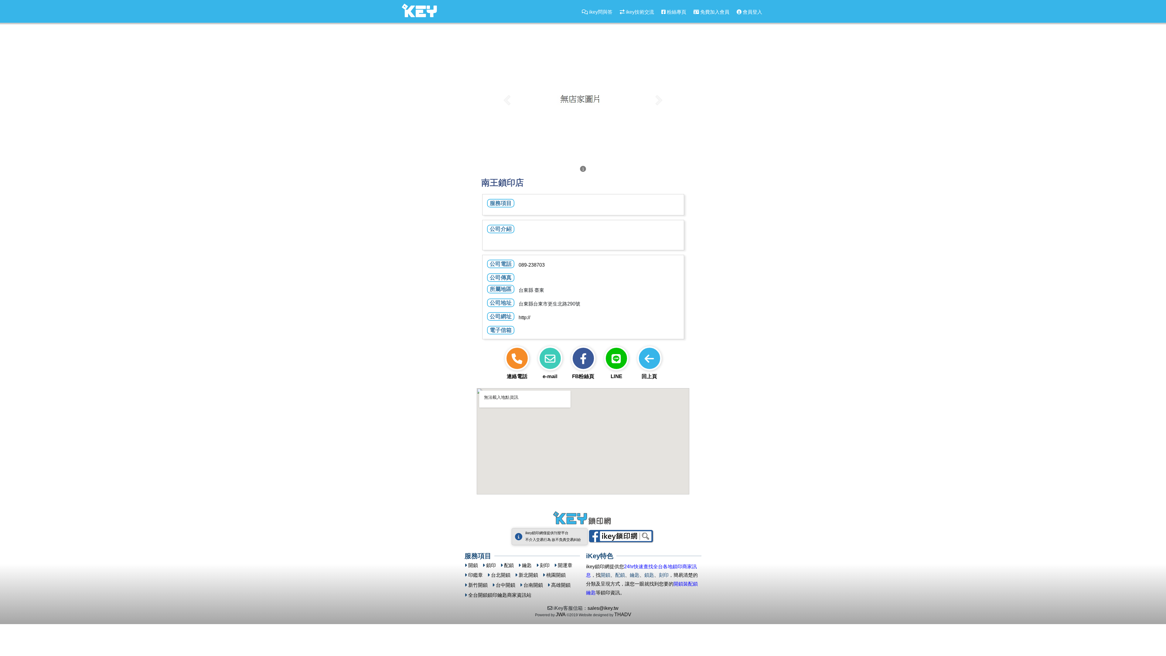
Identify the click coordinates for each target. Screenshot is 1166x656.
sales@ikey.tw (603, 608)
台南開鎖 (533, 585)
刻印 (545, 565)
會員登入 (752, 12)
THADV (622, 614)
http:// (524, 317)
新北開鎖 (528, 575)
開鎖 (473, 565)
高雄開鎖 (561, 585)
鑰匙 (527, 565)
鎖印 (491, 565)
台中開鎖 (505, 585)
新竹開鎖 (478, 585)
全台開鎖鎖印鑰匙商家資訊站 (499, 595)
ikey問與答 (600, 12)
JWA (561, 614)
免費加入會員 (714, 12)
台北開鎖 (500, 575)
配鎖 (509, 565)
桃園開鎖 (556, 575)
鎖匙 (649, 575)
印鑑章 (475, 575)
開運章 (565, 565)
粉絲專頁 (676, 12)
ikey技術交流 (639, 12)
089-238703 (532, 265)
